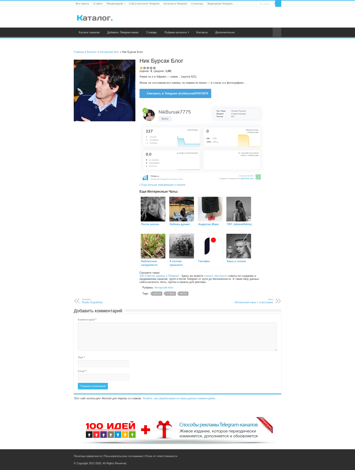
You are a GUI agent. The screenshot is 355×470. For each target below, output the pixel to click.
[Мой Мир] (276, 456)
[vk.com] (267, 456)
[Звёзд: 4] (151, 67)
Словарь (151, 32)
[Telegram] (272, 456)
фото (183, 293)
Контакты (202, 32)
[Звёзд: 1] (141, 67)
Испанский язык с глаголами (254, 301)
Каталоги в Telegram (175, 3)
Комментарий (87, 319)
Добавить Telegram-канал (123, 32)
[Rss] (263, 456)
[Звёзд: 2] (144, 67)
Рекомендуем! (115, 3)
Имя (81, 357)
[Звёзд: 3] (147, 67)
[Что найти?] (278, 4)
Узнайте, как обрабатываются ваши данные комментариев (179, 398)
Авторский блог (109, 51)
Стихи (170, 293)
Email (82, 371)
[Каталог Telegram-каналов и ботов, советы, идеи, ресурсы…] (95, 17)
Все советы (82, 3)
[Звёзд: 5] (154, 67)
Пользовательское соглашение (123, 456)
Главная (79, 51)
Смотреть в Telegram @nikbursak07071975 (177, 93)
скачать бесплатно (215, 275)
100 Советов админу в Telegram (159, 275)
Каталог (92, 51)
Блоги (157, 293)
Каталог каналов (89, 32)
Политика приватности (88, 456)
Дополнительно (225, 32)
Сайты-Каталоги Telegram (144, 3)
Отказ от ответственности (161, 456)
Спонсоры (197, 3)
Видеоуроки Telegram (220, 3)
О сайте (98, 3)
